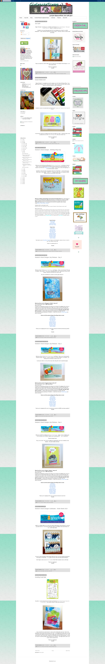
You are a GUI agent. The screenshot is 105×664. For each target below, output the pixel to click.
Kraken (39, 337)
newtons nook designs (60, 73)
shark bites (60, 251)
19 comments (47, 414)
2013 (22, 179)
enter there (60, 215)
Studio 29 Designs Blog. (52, 134)
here (69, 167)
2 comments (47, 142)
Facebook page (48, 215)
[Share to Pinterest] (55, 72)
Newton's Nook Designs (56, 165)
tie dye (55, 646)
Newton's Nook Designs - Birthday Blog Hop (48, 150)
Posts (23, 32)
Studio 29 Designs (54, 143)
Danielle (28, 48)
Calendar (53, 17)
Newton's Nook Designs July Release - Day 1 (48, 422)
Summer (64, 73)
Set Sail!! (37, 23)
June (23, 169)
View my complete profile (24, 60)
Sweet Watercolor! (40, 80)
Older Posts (68, 650)
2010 (22, 183)
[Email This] (50, 72)
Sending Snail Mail (40, 577)
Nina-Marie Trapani (46, 240)
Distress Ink (39, 646)
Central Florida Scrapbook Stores (42, 17)
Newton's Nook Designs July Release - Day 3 (48, 257)
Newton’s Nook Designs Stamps (42, 203)
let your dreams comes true (46, 73)
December (24, 143)
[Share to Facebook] (54, 72)
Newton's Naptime (43, 502)
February (23, 174)
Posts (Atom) (41, 652)
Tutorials (59, 17)
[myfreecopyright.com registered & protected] (26, 122)
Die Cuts (39, 502)
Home (21, 17)
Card (38, 143)
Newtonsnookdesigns (49, 337)
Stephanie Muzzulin (48, 167)
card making (39, 73)
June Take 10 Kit (42, 143)
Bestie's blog (49, 559)
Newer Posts (37, 650)
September (24, 148)
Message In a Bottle (53, 73)
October (23, 146)
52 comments (47, 249)
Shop (31, 17)
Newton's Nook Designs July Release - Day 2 (48, 343)
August (23, 149)
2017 (22, 139)
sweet (58, 143)
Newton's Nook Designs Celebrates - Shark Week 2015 (51, 508)
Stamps (50, 143)
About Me (65, 17)
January (23, 176)
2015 (22, 142)
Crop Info (26, 17)
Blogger (54, 661)
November (24, 145)
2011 (22, 182)
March (23, 173)
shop (68, 63)
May (23, 170)
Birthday (44, 251)
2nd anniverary (40, 251)
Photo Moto (23, 113)
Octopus (54, 337)
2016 (22, 141)
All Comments (24, 34)
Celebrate (49, 251)
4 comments (47, 569)
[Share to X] (53, 72)
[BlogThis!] (51, 72)
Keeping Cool (47, 143)
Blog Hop (46, 251)
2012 (22, 180)
